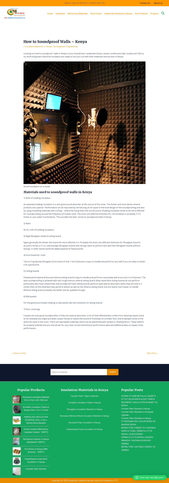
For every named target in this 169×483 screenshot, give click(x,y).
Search (112, 372)
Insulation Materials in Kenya (38, 46)
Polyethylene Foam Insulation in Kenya (84, 429)
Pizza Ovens (96, 13)
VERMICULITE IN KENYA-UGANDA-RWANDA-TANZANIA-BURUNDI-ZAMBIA (137, 440)
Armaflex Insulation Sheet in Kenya (84, 402)
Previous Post (18, 353)
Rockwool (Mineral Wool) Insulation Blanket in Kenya (84, 415)
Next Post (152, 353)
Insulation (60, 13)
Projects (154, 13)
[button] (163, 13)
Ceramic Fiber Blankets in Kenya (136, 418)
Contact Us (145, 3)
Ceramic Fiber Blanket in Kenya (135, 408)
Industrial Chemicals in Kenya (118, 13)
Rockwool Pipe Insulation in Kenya (84, 422)
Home (50, 13)
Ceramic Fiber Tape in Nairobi (84, 396)
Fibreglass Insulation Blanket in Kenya (84, 409)
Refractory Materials (78, 13)
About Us (158, 3)
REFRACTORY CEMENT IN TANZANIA (138, 427)
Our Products (141, 13)
